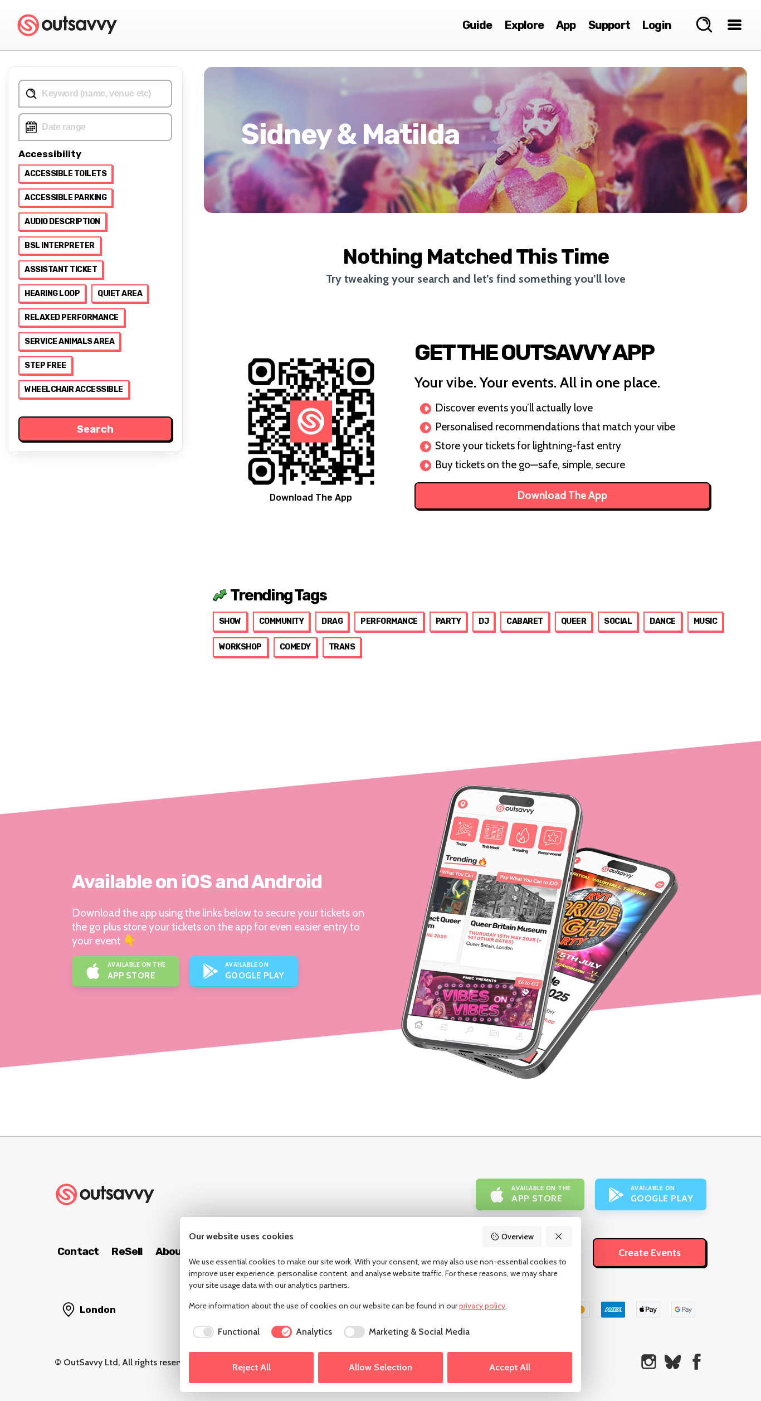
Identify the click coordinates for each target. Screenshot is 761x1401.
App (566, 25)
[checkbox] (224, 1332)
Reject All (251, 1367)
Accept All (509, 1367)
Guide (477, 25)
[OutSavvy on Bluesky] (672, 1361)
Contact (78, 1251)
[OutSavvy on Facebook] (696, 1361)
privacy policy (482, 1306)
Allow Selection (380, 1367)
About (171, 1251)
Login (656, 25)
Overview (517, 1237)
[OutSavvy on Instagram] (648, 1361)
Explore (524, 25)
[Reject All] (559, 1236)
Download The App (562, 495)
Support (609, 25)
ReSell (126, 1251)
